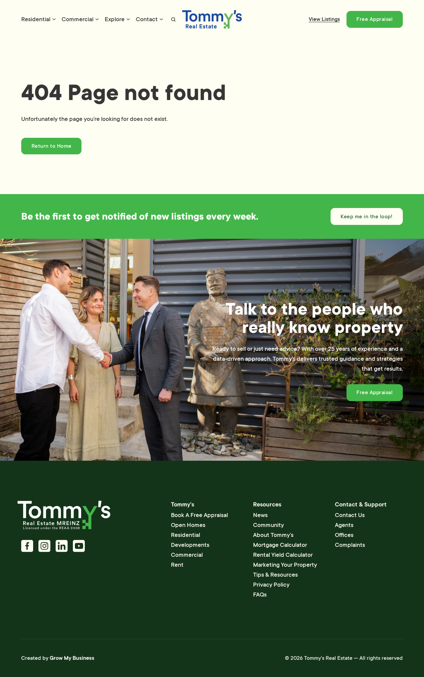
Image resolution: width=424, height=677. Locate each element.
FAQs (260, 594)
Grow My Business (72, 658)
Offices (344, 535)
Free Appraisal (374, 19)
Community (268, 525)
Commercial (77, 19)
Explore (115, 19)
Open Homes (188, 525)
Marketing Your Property (285, 564)
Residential (35, 19)
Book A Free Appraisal (199, 515)
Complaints (350, 544)
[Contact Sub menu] (161, 19)
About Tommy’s (273, 535)
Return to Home (51, 146)
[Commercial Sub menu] (97, 19)
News (260, 515)
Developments (190, 544)
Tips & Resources (275, 574)
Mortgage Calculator (280, 544)
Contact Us (350, 515)
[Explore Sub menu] (128, 19)
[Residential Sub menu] (54, 19)
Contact (147, 19)
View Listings (324, 19)
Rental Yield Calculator (283, 554)
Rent (177, 564)
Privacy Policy (271, 584)
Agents (344, 525)
